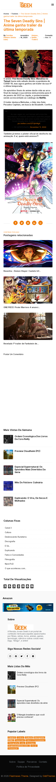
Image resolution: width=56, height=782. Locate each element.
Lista (22, 743)
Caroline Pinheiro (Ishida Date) (10, 37)
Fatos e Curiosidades (14, 555)
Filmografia (10, 559)
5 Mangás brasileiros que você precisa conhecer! (31, 715)
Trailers (14, 14)
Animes (35, 35)
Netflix (34, 37)
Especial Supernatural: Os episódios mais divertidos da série (30, 469)
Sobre (12, 761)
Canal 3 (8, 528)
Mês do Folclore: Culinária (29, 482)
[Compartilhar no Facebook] (15, 223)
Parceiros (32, 761)
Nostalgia (31, 743)
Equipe (21, 761)
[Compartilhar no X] (22, 223)
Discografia (10, 541)
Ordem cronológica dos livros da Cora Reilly (31, 437)
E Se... (7, 546)
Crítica (20, 737)
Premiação (13, 748)
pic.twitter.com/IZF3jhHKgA (29, 123)
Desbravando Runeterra (16, 537)
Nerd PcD (9, 564)
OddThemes (49, 776)
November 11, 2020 (38, 127)
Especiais (20, 740)
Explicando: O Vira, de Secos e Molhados (31, 499)
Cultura (8, 532)
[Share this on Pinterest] (28, 223)
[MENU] (52, 5)
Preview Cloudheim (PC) (27, 451)
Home (6, 14)
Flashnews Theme (18, 776)
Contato (43, 761)
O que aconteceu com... (15, 568)
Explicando (10, 550)
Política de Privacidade (28, 766)
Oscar (34, 746)
